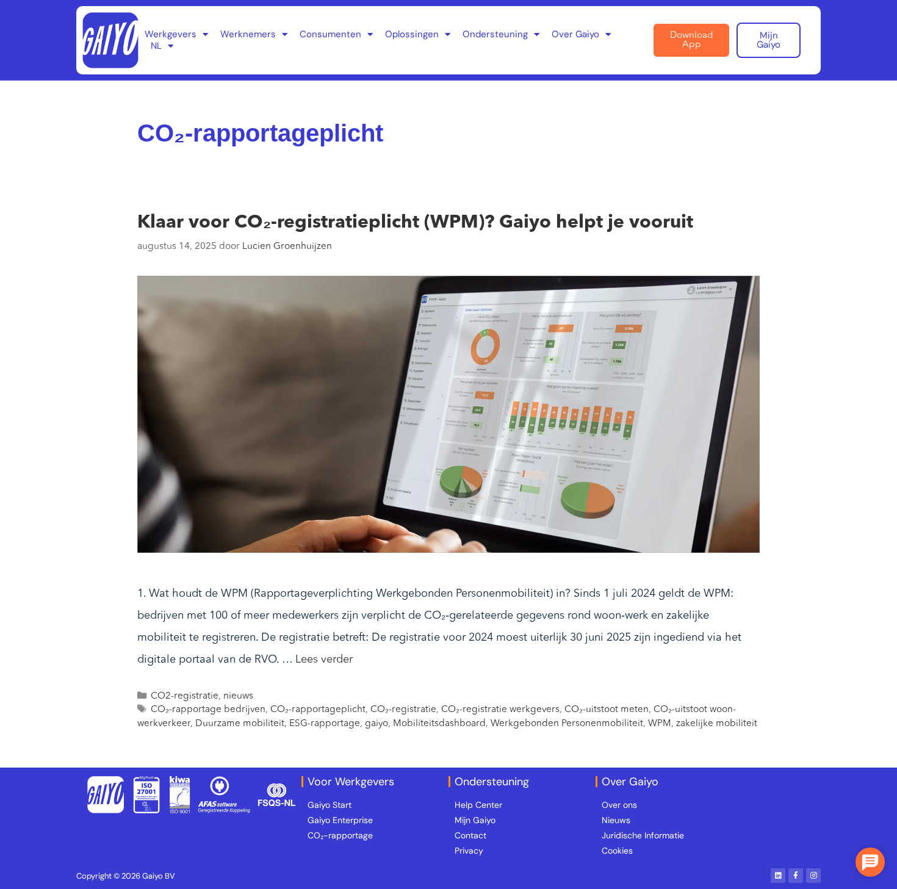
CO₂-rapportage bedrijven (208, 709)
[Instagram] (813, 875)
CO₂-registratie (403, 709)
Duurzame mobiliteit (239, 724)
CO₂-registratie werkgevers (500, 709)
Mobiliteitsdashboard (439, 724)
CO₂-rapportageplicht (318, 709)
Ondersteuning (495, 34)
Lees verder (324, 659)
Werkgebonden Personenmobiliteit (567, 724)
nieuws (238, 696)
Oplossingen (412, 34)
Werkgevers (170, 34)
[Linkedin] (778, 875)
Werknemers (248, 34)
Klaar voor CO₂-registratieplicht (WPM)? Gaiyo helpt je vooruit (415, 223)
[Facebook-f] (795, 875)
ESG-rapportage (324, 724)
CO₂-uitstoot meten (606, 709)
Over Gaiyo (575, 34)
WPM (659, 724)
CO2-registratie (184, 696)
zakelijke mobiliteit (716, 724)
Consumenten (330, 34)
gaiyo (376, 724)
